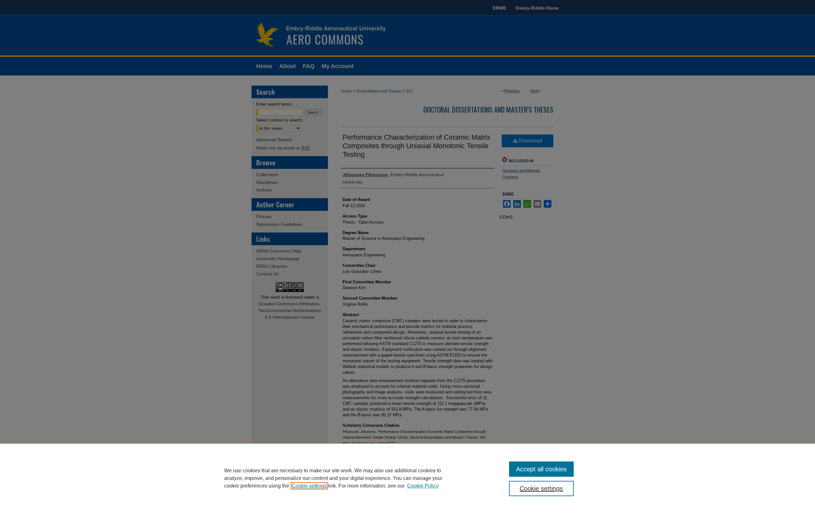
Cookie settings (309, 486)
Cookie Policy (423, 486)
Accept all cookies (541, 469)
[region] (407, 478)
